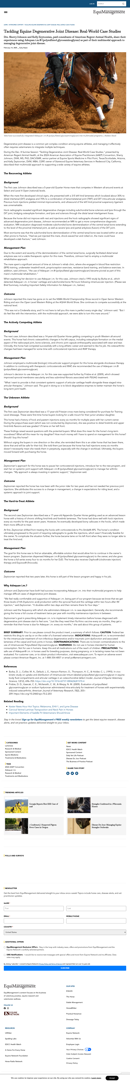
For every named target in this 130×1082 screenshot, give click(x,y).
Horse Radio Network (13, 1061)
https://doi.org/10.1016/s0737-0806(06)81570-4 (59, 681)
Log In (92, 4)
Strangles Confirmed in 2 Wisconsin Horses (106, 805)
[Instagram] (8, 1008)
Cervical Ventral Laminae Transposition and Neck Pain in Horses (41, 709)
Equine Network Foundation (16, 1055)
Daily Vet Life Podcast (75, 755)
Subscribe (65, 968)
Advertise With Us (73, 1038)
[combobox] (109, 3)
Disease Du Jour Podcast (76, 758)
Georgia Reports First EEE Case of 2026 (43, 805)
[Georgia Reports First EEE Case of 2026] (16, 805)
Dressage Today (72, 1019)
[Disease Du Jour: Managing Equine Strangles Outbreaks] (79, 826)
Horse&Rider (71, 1008)
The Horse (70, 996)
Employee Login (72, 1044)
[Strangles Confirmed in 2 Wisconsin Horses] (79, 805)
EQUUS (69, 991)
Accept (112, 1078)
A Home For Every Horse (15, 1050)
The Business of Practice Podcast (79, 761)
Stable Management (74, 1002)
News (68, 746)
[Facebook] (5, 1008)
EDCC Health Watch (74, 749)
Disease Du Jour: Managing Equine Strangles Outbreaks (106, 826)
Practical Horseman (74, 1013)
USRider (8, 1033)
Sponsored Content (16, 25)
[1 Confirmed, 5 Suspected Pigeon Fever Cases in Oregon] (16, 826)
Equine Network (72, 1033)
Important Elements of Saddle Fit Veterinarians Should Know (39, 713)
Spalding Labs (10, 1038)
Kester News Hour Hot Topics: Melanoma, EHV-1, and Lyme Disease (43, 706)
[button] (67, 773)
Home (6, 25)
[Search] (124, 3)
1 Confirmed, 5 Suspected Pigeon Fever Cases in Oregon (42, 826)
